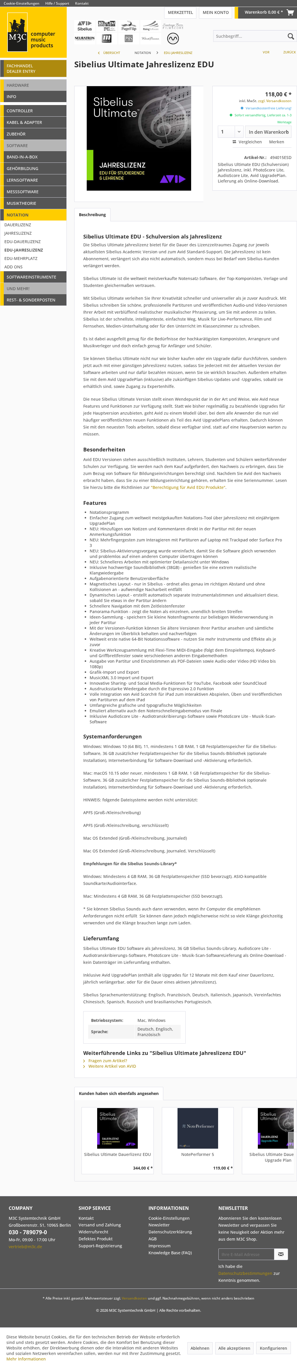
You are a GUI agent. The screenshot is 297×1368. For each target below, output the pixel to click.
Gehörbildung (22, 168)
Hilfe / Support (57, 3)
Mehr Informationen (26, 1359)
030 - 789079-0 (28, 1232)
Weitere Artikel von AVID (111, 1066)
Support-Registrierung (100, 1245)
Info (11, 96)
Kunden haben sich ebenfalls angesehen (119, 1093)
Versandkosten (134, 1298)
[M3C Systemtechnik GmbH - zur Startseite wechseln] (33, 40)
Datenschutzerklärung (170, 1232)
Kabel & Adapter (24, 122)
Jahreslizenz (18, 233)
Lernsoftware (22, 180)
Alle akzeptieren (234, 1348)
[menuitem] (292, 3)
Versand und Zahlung (100, 1225)
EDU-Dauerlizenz (22, 241)
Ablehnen (200, 1348)
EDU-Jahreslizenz (23, 250)
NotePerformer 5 (197, 1154)
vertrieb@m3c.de (25, 1246)
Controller (20, 110)
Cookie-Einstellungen (21, 3)
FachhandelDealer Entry (21, 68)
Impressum (159, 1245)
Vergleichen (250, 141)
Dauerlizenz (17, 224)
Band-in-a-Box (22, 157)
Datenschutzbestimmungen (245, 1273)
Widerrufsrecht (93, 1232)
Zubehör (16, 134)
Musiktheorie (21, 203)
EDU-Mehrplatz (20, 258)
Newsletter (159, 1225)
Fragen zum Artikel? (107, 1060)
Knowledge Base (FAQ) (170, 1252)
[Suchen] (291, 36)
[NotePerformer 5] (198, 1128)
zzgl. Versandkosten (274, 100)
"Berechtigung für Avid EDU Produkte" (188, 487)
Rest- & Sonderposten (31, 300)
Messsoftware (23, 191)
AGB (152, 1238)
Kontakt (82, 3)
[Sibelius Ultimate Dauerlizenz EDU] (117, 1128)
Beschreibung (92, 214)
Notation (17, 215)
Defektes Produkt (96, 1238)
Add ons (13, 267)
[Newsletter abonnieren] (281, 1254)
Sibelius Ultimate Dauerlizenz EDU (117, 1154)
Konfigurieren (273, 1348)
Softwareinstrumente (31, 277)
